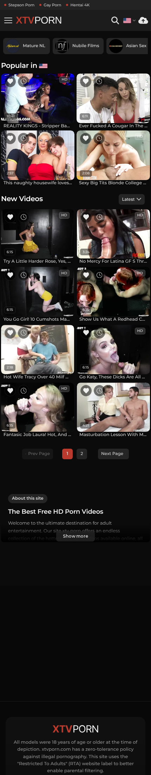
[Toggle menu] (8, 20)
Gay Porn (52, 4)
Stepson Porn (21, 4)
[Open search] (115, 20)
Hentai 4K (80, 4)
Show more (75, 536)
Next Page (112, 453)
